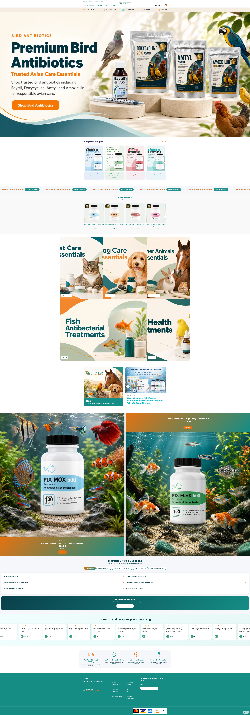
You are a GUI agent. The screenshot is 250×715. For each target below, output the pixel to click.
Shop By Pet (128, 684)
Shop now (152, 357)
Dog (127, 691)
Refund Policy (115, 691)
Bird (127, 687)
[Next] (165, 162)
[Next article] (163, 386)
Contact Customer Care (125, 606)
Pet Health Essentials (103, 568)
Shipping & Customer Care (157, 568)
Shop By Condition (130, 698)
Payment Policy (115, 684)
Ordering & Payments (140, 568)
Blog (127, 701)
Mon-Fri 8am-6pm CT (92, 691)
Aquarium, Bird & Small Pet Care (122, 568)
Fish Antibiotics (90, 568)
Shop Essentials (66, 296)
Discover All (125, 200)
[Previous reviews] (87, 631)
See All (164, 141)
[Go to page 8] (126, 641)
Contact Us (114, 682)
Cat (127, 689)
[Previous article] (128, 386)
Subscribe (162, 688)
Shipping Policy (115, 694)
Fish (127, 694)
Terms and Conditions (117, 696)
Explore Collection (154, 296)
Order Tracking (99, 1)
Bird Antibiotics (129, 682)
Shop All (65, 357)
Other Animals (129, 696)
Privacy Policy (115, 687)
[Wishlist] (162, 5)
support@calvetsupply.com (91, 685)
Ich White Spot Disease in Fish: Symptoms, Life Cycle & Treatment (143, 401)
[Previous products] (84, 217)
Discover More (109, 296)
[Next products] (165, 217)
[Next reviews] (162, 631)
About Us (114, 679)
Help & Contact (88, 1)
